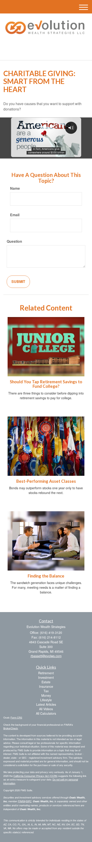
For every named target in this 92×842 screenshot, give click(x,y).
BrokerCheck (10, 728)
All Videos (46, 709)
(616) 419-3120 (48, 52)
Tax (46, 691)
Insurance (46, 686)
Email (14, 214)
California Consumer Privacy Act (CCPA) (35, 776)
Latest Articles (46, 704)
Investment (46, 677)
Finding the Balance (46, 575)
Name (15, 188)
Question (14, 241)
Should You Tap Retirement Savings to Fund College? (46, 384)
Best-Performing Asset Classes (46, 481)
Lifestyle (46, 700)
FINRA (21, 801)
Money (46, 695)
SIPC (28, 801)
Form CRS (16, 717)
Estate (46, 682)
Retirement (46, 673)
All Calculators (46, 713)
